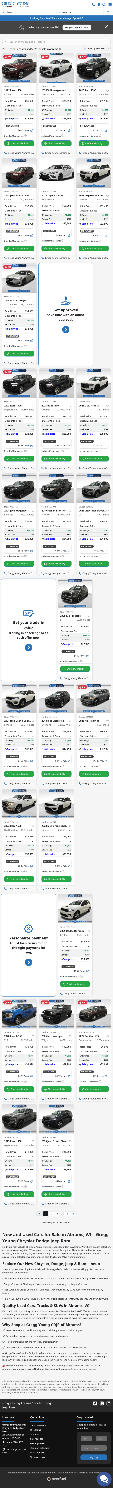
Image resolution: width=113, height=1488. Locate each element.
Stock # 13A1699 (48, 1032)
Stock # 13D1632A (86, 1032)
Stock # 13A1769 (48, 191)
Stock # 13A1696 (11, 86)
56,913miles (65, 514)
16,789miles (27, 304)
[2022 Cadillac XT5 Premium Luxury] (94, 1013)
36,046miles (102, 94)
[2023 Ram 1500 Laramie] (56, 383)
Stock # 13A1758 (86, 86)
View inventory (38, 1425)
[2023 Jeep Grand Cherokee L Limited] (19, 173)
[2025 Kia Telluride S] (75, 593)
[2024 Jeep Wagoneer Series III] (19, 488)
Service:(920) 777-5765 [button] (14, 1451)
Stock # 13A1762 (11, 1137)
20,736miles (102, 1040)
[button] (94, 5)
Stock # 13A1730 (86, 401)
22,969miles (27, 199)
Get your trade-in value (76, 27)
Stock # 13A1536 (48, 1137)
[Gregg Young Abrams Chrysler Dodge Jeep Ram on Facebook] (93, 1403)
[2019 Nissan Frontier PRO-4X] (56, 488)
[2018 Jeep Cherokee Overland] (56, 698)
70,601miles (102, 409)
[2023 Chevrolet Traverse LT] (94, 488)
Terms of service (38, 1456)
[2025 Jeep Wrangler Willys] (56, 1013)
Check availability (19, 143)
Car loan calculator (40, 1447)
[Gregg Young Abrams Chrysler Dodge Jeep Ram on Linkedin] (107, 1403)
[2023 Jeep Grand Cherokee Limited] (56, 803)
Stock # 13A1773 (48, 506)
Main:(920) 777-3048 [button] (13, 1443)
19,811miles (27, 829)
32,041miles (102, 199)
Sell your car (36, 1438)
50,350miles (27, 1145)
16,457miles (65, 1040)
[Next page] (73, 1213)
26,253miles (65, 829)
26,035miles (27, 1040)
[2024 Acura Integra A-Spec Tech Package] (19, 278)
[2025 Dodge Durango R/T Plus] (75, 908)
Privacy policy (37, 1452)
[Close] (106, 27)
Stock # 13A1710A (12, 296)
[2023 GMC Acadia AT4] (94, 383)
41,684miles (102, 724)
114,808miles (26, 94)
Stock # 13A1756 (86, 717)
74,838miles (27, 514)
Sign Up (94, 1457)
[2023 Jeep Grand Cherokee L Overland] (56, 1118)
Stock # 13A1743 (11, 717)
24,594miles (27, 409)
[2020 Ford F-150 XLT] (19, 1013)
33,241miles (83, 934)
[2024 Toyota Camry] (56, 173)
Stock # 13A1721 (11, 506)
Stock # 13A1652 (11, 822)
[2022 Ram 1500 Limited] (19, 68)
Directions (35, 1429)
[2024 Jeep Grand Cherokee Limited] (19, 698)
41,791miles (102, 514)
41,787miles (65, 1145)
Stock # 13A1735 (11, 1032)
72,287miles (65, 724)
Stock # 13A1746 (48, 822)
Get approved (37, 1443)
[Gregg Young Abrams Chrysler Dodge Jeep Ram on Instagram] (100, 1403)
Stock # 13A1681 (48, 86)
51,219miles (48, 199)
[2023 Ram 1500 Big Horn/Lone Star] (94, 68)
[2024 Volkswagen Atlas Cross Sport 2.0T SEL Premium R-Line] (56, 68)
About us (34, 1434)
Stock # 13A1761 (86, 191)
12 (66, 1213)
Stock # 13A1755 (67, 612)
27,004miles (65, 94)
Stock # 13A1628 (48, 401)
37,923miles (65, 409)
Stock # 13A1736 (67, 927)
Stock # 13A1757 (11, 401)
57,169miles (83, 619)
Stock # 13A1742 (86, 506)
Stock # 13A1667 (11, 191)
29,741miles (27, 724)
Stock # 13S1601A (49, 717)
